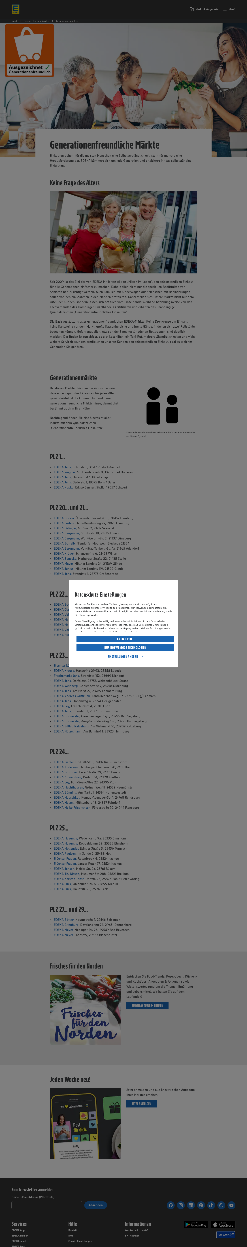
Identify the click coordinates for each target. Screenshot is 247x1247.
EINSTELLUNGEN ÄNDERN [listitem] (123, 656)
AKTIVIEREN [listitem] (124, 639)
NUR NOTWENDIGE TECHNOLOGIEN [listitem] (125, 647)
